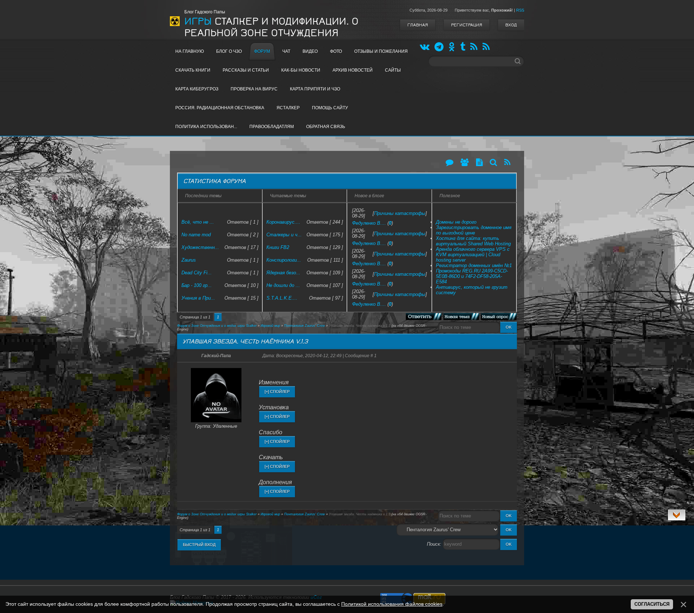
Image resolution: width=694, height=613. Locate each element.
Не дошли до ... (283, 285)
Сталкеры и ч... (284, 234)
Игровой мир (270, 325)
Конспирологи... (283, 260)
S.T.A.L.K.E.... (281, 298)
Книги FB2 (277, 247)
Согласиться (651, 604)
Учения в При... (198, 298)
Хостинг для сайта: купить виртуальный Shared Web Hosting (473, 241)
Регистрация (466, 25)
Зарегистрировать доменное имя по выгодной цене (473, 230)
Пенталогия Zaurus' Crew (304, 325)
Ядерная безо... (283, 272)
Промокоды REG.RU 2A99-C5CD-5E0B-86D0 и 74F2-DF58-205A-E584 (472, 276)
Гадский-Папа (216, 355)
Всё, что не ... (197, 222)
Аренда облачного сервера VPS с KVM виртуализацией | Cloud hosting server (473, 254)
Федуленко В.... (369, 223)
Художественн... (200, 247)
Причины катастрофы (399, 213)
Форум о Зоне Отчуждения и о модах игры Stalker (217, 325)
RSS (520, 10)
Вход (511, 25)
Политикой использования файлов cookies (391, 604)
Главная (417, 25)
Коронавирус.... (283, 222)
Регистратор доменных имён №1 (474, 265)
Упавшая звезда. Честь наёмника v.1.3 (359, 325)
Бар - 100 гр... (196, 285)
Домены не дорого (456, 222)
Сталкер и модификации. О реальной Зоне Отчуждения (271, 27)
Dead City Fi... (196, 272)
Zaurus (188, 260)
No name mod (196, 234)
